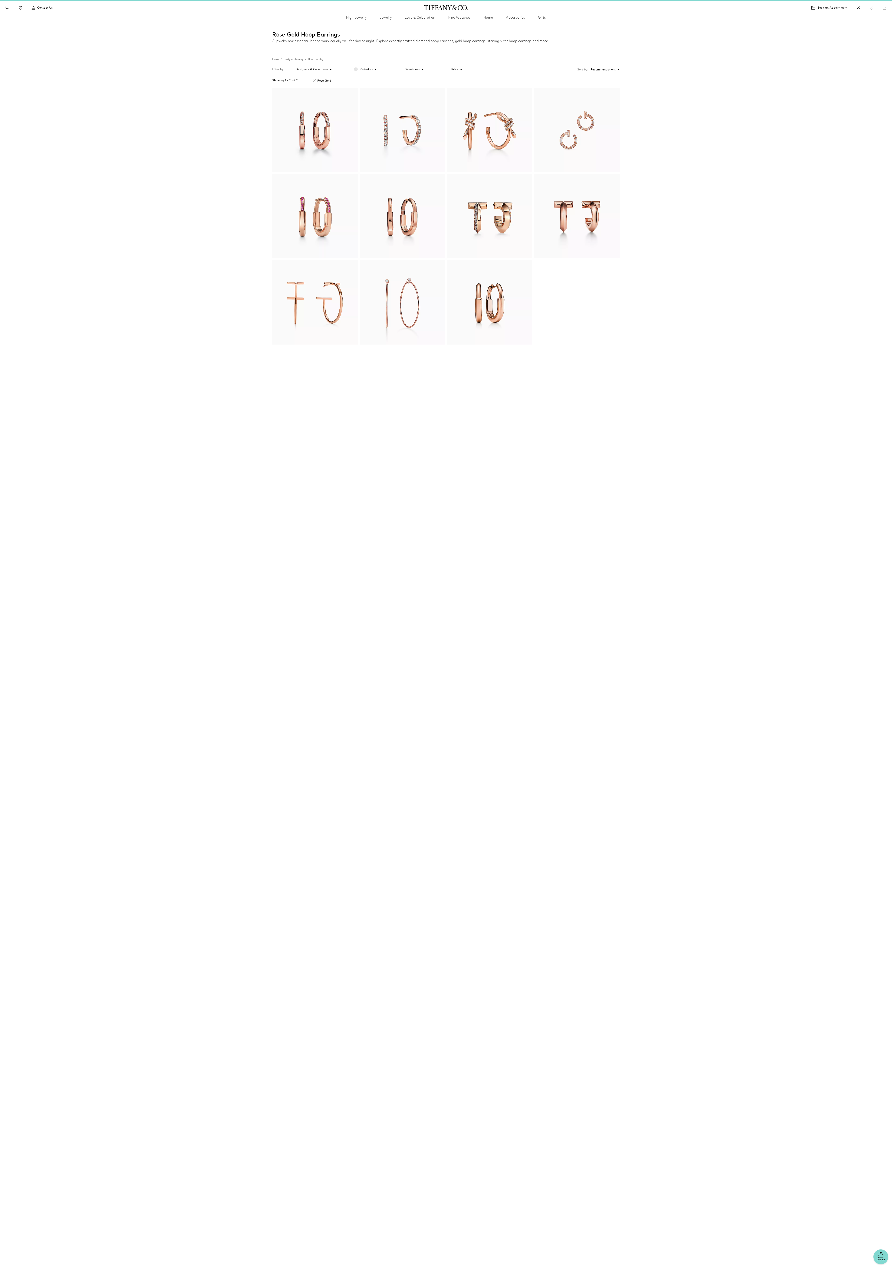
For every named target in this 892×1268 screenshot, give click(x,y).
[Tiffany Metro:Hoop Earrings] (402, 130)
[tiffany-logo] (446, 8)
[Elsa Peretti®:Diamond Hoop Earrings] (402, 302)
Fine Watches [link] (459, 17)
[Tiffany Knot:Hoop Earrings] (489, 130)
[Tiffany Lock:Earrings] (315, 130)
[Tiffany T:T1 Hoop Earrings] (489, 216)
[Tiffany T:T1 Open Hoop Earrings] (577, 130)
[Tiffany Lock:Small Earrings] (315, 216)
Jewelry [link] (386, 17)
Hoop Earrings (316, 59)
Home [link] (488, 17)
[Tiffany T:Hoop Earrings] (315, 302)
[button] (7, 8)
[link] (20, 8)
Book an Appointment (832, 7)
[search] (7, 8)
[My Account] (858, 8)
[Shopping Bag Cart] (884, 8)
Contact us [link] (45, 7)
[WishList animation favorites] (871, 8)
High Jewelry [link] (356, 17)
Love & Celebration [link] (420, 17)
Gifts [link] (542, 17)
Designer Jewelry (293, 59)
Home (275, 59)
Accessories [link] (515, 17)
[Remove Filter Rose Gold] (314, 80)
